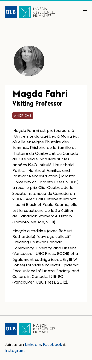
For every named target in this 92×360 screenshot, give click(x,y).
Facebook (52, 344)
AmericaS (22, 115)
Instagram (15, 350)
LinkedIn (33, 344)
